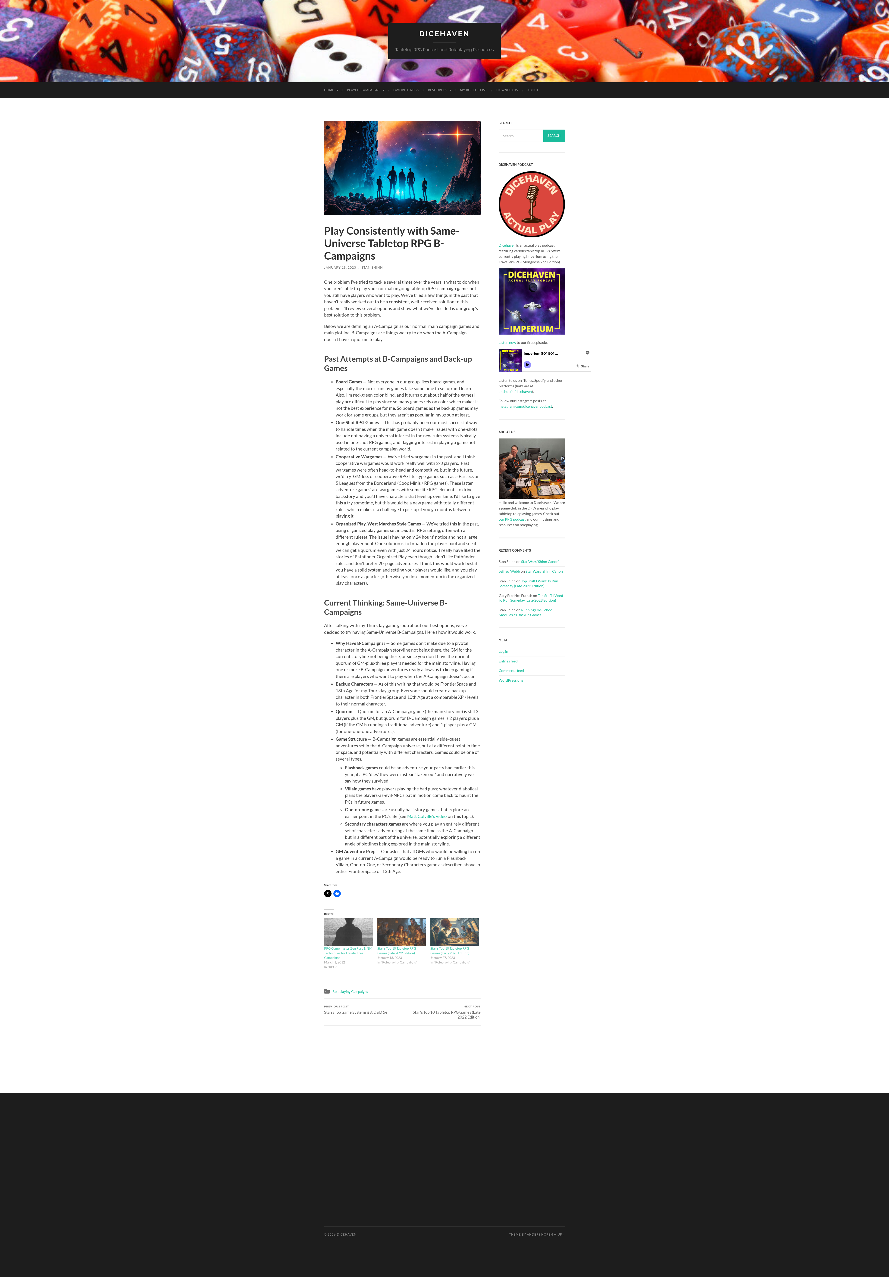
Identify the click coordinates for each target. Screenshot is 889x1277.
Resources (437, 90)
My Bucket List (473, 90)
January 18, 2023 (340, 267)
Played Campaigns (364, 90)
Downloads (507, 90)
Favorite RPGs (406, 90)
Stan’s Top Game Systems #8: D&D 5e (355, 1010)
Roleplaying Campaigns (350, 991)
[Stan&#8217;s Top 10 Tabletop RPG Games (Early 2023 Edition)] (454, 932)
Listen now (507, 342)
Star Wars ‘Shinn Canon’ (540, 561)
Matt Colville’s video (427, 816)
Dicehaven (444, 33)
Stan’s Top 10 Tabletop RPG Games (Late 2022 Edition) (447, 1012)
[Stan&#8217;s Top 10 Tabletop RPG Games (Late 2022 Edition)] (401, 932)
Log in (503, 651)
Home (329, 90)
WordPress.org (511, 680)
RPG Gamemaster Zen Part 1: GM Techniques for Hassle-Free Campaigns (348, 953)
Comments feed (511, 670)
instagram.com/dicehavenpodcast (525, 406)
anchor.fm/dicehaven (515, 391)
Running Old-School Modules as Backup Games (526, 612)
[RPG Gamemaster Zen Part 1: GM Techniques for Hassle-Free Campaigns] (348, 932)
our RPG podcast (512, 519)
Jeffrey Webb (509, 571)
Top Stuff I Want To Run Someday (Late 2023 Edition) (528, 583)
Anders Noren (540, 1234)
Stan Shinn (372, 267)
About (533, 90)
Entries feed (508, 661)
